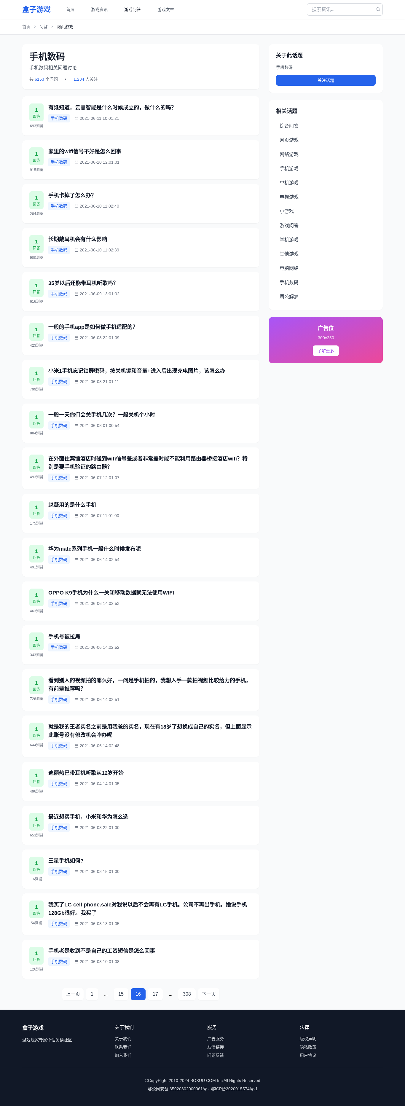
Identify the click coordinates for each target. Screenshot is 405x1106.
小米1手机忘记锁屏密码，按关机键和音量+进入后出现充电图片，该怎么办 (136, 371)
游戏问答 (132, 9)
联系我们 (123, 1047)
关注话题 (326, 80)
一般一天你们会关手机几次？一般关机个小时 (101, 415)
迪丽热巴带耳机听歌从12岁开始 (86, 773)
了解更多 (326, 350)
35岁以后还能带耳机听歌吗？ (83, 283)
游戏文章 (165, 9)
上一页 (73, 994)
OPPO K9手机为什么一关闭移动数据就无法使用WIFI (111, 593)
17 (155, 994)
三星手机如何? (66, 861)
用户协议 (308, 1055)
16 (138, 994)
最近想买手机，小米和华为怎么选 (88, 817)
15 (121, 994)
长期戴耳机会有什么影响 (77, 239)
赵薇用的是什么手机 (72, 505)
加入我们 (123, 1055)
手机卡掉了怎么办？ (72, 195)
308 (187, 994)
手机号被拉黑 (64, 637)
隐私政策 (308, 1047)
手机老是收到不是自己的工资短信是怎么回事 (101, 951)
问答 (43, 26)
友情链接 (215, 1047)
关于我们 (123, 1038)
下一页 (209, 994)
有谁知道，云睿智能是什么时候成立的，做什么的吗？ (112, 108)
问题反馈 (215, 1055)
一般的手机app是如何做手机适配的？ (93, 327)
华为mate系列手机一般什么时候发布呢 (94, 549)
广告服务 (215, 1038)
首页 (70, 9)
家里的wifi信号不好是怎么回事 (84, 151)
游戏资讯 (99, 9)
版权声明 (308, 1038)
